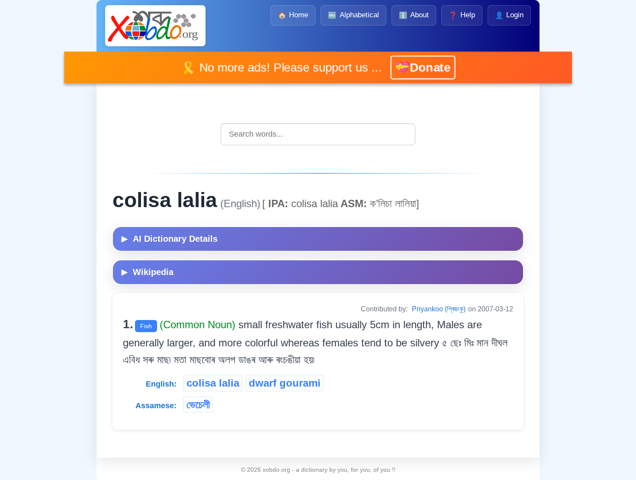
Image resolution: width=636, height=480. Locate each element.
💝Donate (412, 67)
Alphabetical (353, 15)
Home (293, 15)
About (414, 15)
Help (462, 15)
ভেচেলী (198, 404)
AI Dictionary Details (170, 238)
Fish (146, 326)
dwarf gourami (285, 383)
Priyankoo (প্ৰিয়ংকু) (439, 309)
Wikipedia (147, 272)
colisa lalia (212, 383)
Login (509, 15)
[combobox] (318, 134)
